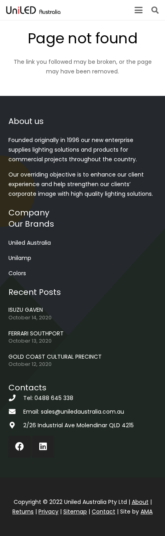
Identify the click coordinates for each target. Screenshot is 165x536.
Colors (17, 273)
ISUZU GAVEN (25, 310)
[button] (138, 10)
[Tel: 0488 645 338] (15, 398)
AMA (147, 512)
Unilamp (19, 258)
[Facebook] (19, 447)
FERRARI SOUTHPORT (36, 333)
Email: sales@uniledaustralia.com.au (73, 412)
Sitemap (75, 512)
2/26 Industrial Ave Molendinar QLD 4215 (78, 425)
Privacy (48, 512)
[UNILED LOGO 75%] (33, 10)
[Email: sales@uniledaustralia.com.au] (15, 411)
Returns (23, 512)
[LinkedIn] (43, 447)
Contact (103, 512)
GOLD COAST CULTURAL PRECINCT (55, 357)
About (140, 502)
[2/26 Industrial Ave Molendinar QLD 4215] (15, 425)
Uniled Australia (29, 243)
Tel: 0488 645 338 (48, 398)
